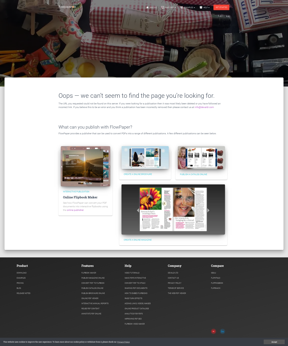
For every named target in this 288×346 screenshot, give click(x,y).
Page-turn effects (133, 298)
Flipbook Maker (88, 273)
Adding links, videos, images (138, 303)
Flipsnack (215, 288)
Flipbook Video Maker (135, 324)
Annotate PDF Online (91, 314)
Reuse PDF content (90, 309)
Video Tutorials (132, 273)
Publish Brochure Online (93, 293)
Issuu (213, 273)
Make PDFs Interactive (135, 278)
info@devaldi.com (204, 107)
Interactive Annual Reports (94, 303)
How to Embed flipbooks (136, 293)
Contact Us (173, 278)
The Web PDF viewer (177, 293)
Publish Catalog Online (92, 288)
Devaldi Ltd (173, 273)
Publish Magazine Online (93, 278)
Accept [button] (274, 342)
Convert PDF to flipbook (93, 283)
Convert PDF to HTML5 (135, 283)
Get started (221, 7)
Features (167, 7)
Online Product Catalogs (137, 309)
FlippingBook (217, 283)
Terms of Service (176, 288)
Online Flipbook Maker (80, 197)
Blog (19, 288)
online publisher (75, 210)
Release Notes (23, 293)
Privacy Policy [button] (123, 342)
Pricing (151, 7)
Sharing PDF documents (136, 288)
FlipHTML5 (215, 278)
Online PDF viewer (89, 298)
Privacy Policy (174, 283)
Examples (187, 7)
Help (204, 7)
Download (22, 273)
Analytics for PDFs (134, 314)
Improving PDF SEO (133, 319)
